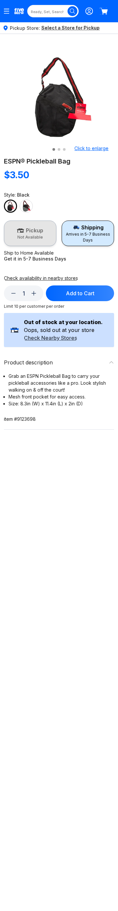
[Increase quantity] (34, 293)
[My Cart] (103, 11)
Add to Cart (80, 293)
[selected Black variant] (10, 206)
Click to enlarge (91, 148)
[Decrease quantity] (13, 293)
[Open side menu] (6, 11)
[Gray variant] (26, 206)
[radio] (30, 233)
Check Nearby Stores (50, 338)
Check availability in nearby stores (41, 278)
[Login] (89, 11)
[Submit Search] (72, 11)
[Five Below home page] (19, 11)
